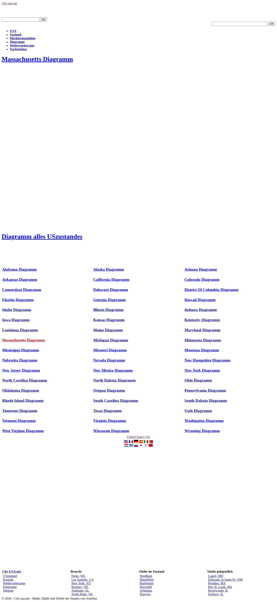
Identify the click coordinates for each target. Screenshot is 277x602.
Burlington (147, 583)
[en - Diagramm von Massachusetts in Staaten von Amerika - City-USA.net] (126, 442)
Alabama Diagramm (19, 269)
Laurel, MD (215, 576)
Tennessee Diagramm (19, 411)
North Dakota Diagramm (114, 380)
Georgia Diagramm (109, 300)
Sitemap (8, 590)
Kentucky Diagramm (202, 320)
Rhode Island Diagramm (23, 400)
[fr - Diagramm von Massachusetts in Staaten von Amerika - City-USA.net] (131, 442)
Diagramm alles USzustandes (42, 236)
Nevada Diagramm (109, 360)
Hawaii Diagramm (200, 300)
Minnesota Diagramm (203, 340)
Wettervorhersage (22, 45)
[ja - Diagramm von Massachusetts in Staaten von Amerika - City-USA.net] (141, 445)
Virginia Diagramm (109, 421)
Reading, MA (217, 583)
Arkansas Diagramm (19, 279)
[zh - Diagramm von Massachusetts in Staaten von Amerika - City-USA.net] (151, 445)
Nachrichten (18, 49)
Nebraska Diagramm (19, 360)
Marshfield (147, 579)
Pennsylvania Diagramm (205, 390)
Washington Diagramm (204, 421)
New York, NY (81, 583)
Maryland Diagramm (202, 330)
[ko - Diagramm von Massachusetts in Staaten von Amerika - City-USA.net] (146, 445)
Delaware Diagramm (110, 290)
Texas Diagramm (107, 411)
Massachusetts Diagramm (37, 59)
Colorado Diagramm (202, 279)
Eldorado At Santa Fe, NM (225, 579)
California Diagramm (111, 279)
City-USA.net (11, 571)
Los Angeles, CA (82, 579)
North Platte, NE (82, 594)
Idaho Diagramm (16, 310)
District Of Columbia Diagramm (211, 290)
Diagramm (17, 42)
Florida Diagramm (18, 300)
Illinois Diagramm (108, 310)
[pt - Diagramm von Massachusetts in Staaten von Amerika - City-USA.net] (151, 442)
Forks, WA (78, 576)
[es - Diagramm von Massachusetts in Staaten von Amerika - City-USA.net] (141, 442)
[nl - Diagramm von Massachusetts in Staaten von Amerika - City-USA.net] (126, 445)
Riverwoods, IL (218, 590)
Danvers (145, 594)
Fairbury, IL (215, 594)
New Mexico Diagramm (113, 370)
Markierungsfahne (22, 38)
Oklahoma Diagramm (20, 390)
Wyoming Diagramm (202, 431)
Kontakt (8, 579)
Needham (146, 576)
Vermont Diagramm (19, 421)
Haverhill (146, 587)
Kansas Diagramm (109, 320)
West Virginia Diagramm (23, 431)
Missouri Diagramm (110, 350)
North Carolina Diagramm (24, 380)
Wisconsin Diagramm (111, 431)
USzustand (10, 576)
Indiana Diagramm (201, 310)
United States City (138, 437)
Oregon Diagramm (109, 390)
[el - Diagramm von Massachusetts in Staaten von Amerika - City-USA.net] (131, 445)
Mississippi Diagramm (20, 350)
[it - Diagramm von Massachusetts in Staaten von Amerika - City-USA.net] (146, 442)
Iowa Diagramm (16, 320)
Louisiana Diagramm (20, 330)
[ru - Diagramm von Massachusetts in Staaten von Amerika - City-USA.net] (136, 445)
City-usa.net (9, 3)
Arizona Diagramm (201, 269)
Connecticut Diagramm (21, 290)
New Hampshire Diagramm (207, 360)
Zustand (15, 34)
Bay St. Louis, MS (220, 587)
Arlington (146, 590)
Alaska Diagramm (108, 269)
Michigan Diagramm (110, 340)
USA (13, 31)
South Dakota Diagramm (206, 400)
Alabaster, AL (80, 590)
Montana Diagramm (202, 350)
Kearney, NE (79, 587)
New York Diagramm (202, 370)
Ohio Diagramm (198, 380)
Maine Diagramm (108, 330)
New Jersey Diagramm (21, 370)
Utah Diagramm (198, 411)
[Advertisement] (75, 76)
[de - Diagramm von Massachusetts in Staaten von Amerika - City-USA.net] (136, 442)
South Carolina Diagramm (115, 400)
